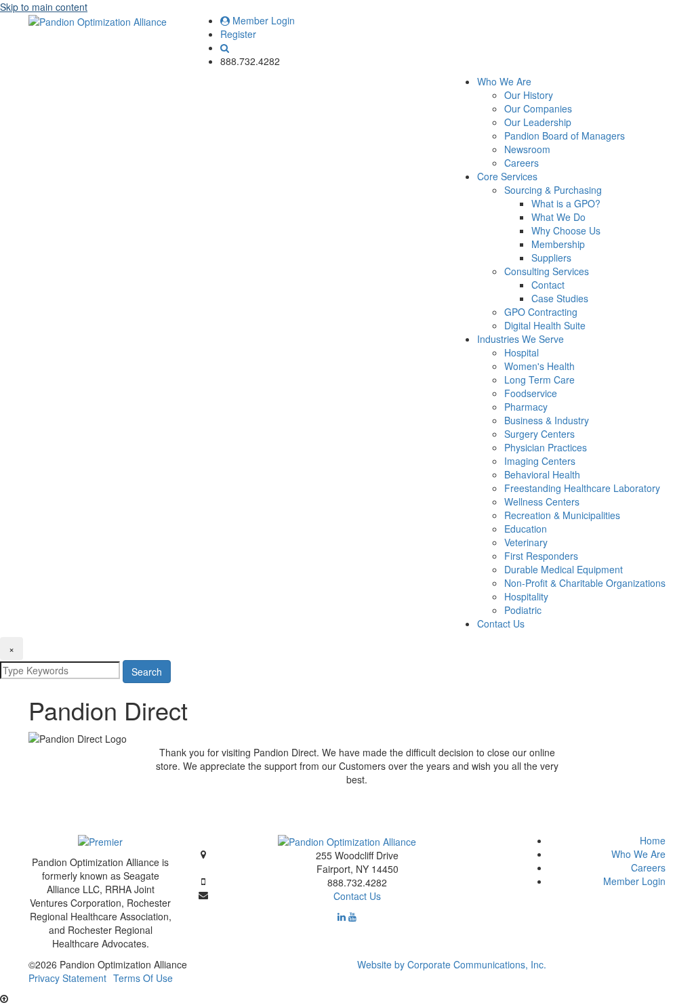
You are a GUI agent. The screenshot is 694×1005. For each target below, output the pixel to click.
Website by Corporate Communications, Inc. (451, 964)
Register (238, 34)
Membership (558, 244)
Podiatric (523, 610)
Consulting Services (546, 271)
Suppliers (551, 257)
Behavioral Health (542, 474)
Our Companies (538, 108)
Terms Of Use (143, 978)
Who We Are (504, 81)
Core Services (507, 176)
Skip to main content (43, 7)
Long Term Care (539, 379)
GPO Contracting (540, 312)
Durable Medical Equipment (563, 569)
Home (653, 840)
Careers (521, 162)
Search (146, 671)
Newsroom (527, 149)
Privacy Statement (67, 978)
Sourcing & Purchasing (553, 190)
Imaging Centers (539, 461)
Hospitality (526, 596)
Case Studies (559, 298)
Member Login (262, 20)
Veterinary (526, 542)
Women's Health (539, 366)
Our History (528, 95)
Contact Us (501, 623)
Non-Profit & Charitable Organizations (585, 583)
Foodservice (530, 393)
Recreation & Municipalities (562, 515)
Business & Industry (546, 420)
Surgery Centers (539, 433)
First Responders (541, 555)
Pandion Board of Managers (564, 135)
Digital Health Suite (545, 325)
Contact (548, 284)
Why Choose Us (565, 230)
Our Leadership (537, 122)
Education (525, 528)
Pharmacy (526, 406)
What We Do (558, 217)
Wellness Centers (541, 501)
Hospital (521, 352)
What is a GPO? (565, 203)
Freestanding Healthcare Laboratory (582, 488)
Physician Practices (545, 447)
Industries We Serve (520, 339)
